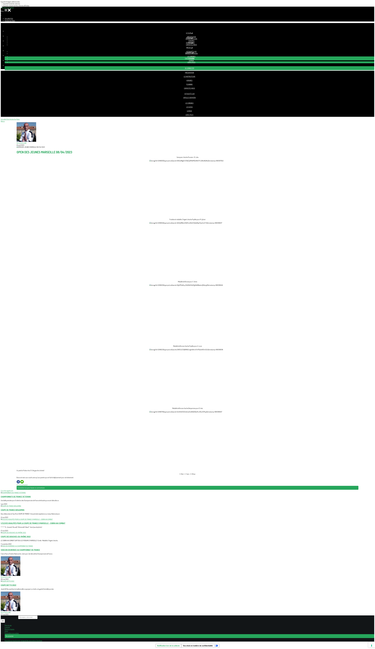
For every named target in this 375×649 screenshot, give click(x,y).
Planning (189, 84)
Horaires (191, 41)
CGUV (6, 631)
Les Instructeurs (191, 39)
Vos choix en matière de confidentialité (198, 646)
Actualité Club (9, 19)
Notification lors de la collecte (168, 646)
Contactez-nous (191, 45)
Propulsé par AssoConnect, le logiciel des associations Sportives (23, 641)
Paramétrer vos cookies (12, 633)
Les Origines (191, 56)
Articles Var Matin (10, 20)
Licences (7, 627)
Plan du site (8, 625)
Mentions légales (9, 629)
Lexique (191, 60)
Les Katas (189, 107)
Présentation (189, 73)
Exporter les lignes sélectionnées (10, 2)
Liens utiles (191, 62)
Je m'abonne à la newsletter (9, 617)
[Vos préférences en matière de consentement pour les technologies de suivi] (371, 645)
